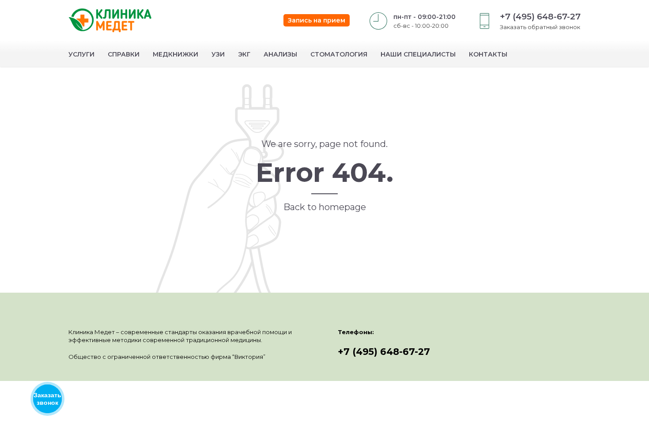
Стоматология (338, 54)
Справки (124, 54)
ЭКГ (244, 54)
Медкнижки (175, 54)
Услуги (81, 54)
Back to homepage (324, 207)
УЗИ (218, 54)
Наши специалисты (418, 54)
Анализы (280, 54)
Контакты (488, 54)
